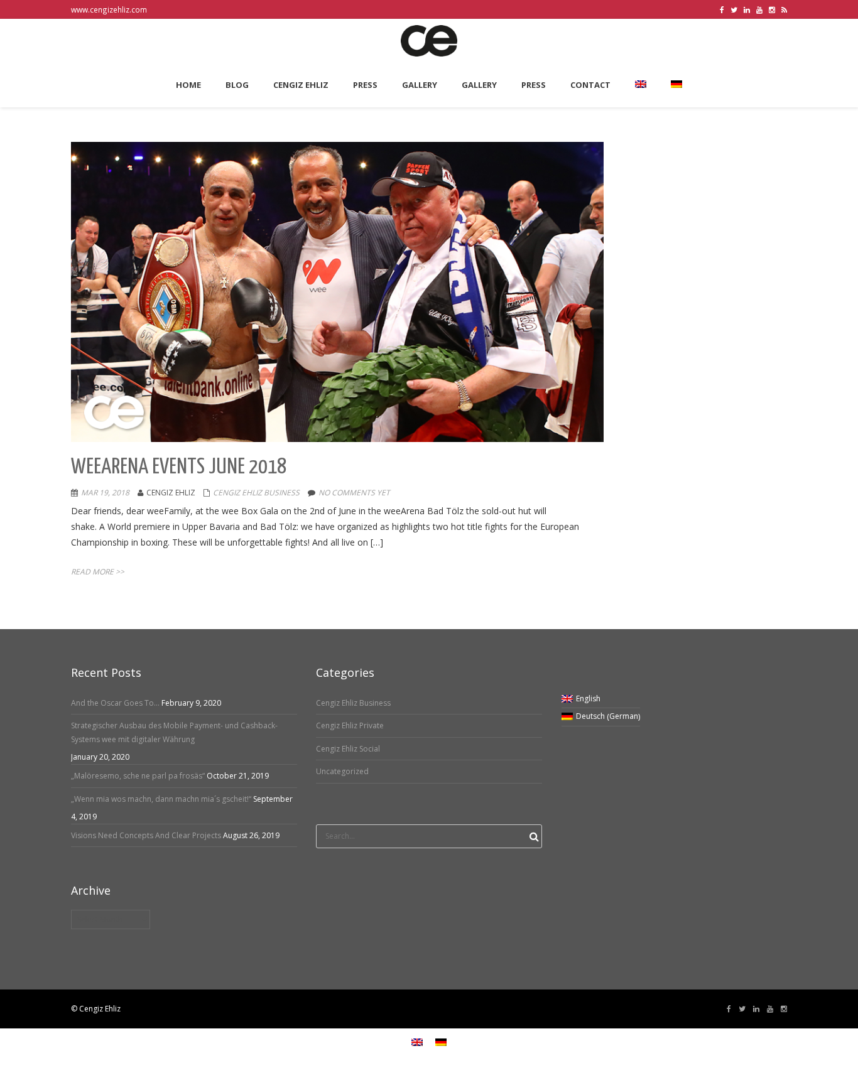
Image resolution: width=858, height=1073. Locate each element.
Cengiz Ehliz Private (350, 725)
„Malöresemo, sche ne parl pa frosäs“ (138, 775)
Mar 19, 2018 (105, 492)
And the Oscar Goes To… (115, 703)
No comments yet (354, 492)
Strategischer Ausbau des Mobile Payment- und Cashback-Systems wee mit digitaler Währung (174, 732)
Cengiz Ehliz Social (348, 748)
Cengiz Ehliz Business (256, 492)
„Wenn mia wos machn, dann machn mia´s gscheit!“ (161, 799)
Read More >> (97, 571)
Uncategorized (342, 771)
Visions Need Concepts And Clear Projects (146, 835)
